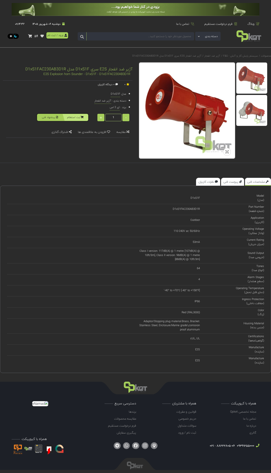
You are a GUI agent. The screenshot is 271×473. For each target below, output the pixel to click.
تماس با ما (182, 23)
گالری (252, 432)
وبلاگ (250, 23)
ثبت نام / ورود (187, 432)
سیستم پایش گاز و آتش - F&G (240, 56)
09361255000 (245, 445)
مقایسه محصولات (125, 418)
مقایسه (121, 132)
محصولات (266, 56)
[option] (251, 78)
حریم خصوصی (187, 418)
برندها (132, 411)
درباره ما (251, 425)
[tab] (258, 182)
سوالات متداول (187, 425)
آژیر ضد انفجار (211, 56)
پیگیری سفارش (126, 432)
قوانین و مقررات (186, 411)
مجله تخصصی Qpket (243, 411)
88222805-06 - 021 (222, 445)
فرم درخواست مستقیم (218, 23)
